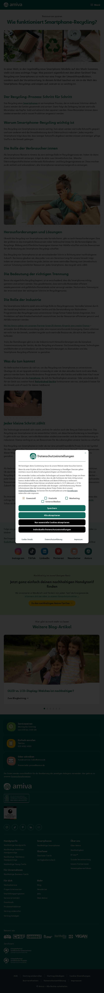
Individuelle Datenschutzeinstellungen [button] (52, 529)
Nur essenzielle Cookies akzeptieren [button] (52, 522)
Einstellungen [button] (72, 491)
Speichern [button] (52, 508)
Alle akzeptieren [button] (52, 515)
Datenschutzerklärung (27, 491)
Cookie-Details (27, 539)
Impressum (78, 539)
